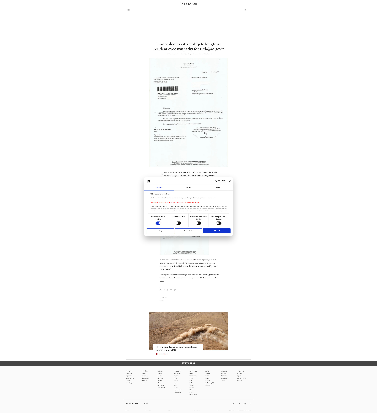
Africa (159, 383)
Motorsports (224, 378)
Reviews (207, 385)
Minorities (144, 380)
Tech (175, 385)
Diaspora (144, 383)
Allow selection (188, 231)
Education (144, 376)
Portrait (207, 380)
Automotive (177, 373)
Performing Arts (209, 383)
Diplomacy (129, 373)
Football (223, 373)
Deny (160, 231)
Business (177, 371)
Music (207, 376)
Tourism (176, 383)
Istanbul (144, 373)
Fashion (191, 383)
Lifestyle (193, 371)
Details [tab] (188, 187)
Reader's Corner (242, 378)
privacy (148, 410)
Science (191, 385)
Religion (191, 387)
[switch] (178, 223)
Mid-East (160, 373)
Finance (176, 380)
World (160, 371)
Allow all (217, 231)
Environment (192, 376)
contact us (195, 410)
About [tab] (218, 187)
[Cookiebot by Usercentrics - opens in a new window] (217, 181)
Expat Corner (193, 394)
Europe (160, 376)
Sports (224, 371)
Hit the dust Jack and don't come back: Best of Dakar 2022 (176, 348)
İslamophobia (161, 387)
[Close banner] (230, 181)
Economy (176, 376)
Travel (191, 378)
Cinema (207, 373)
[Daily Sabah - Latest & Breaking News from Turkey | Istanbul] (188, 4)
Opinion (240, 371)
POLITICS (129, 371)
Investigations (145, 378)
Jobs (127, 410)
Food (190, 380)
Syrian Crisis (161, 385)
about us (171, 410)
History (191, 390)
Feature (191, 392)
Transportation (178, 390)
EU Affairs (128, 380)
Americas (160, 378)
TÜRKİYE (145, 371)
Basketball (224, 376)
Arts (207, 371)
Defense (176, 387)
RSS (218, 410)
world (162, 300)
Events (207, 378)
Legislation (129, 376)
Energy (175, 378)
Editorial (239, 380)
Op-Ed (239, 376)
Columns (239, 373)
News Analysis (130, 383)
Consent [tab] (159, 187)
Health (191, 373)
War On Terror (130, 378)
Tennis (223, 380)
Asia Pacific (161, 380)
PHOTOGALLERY (163, 354)
